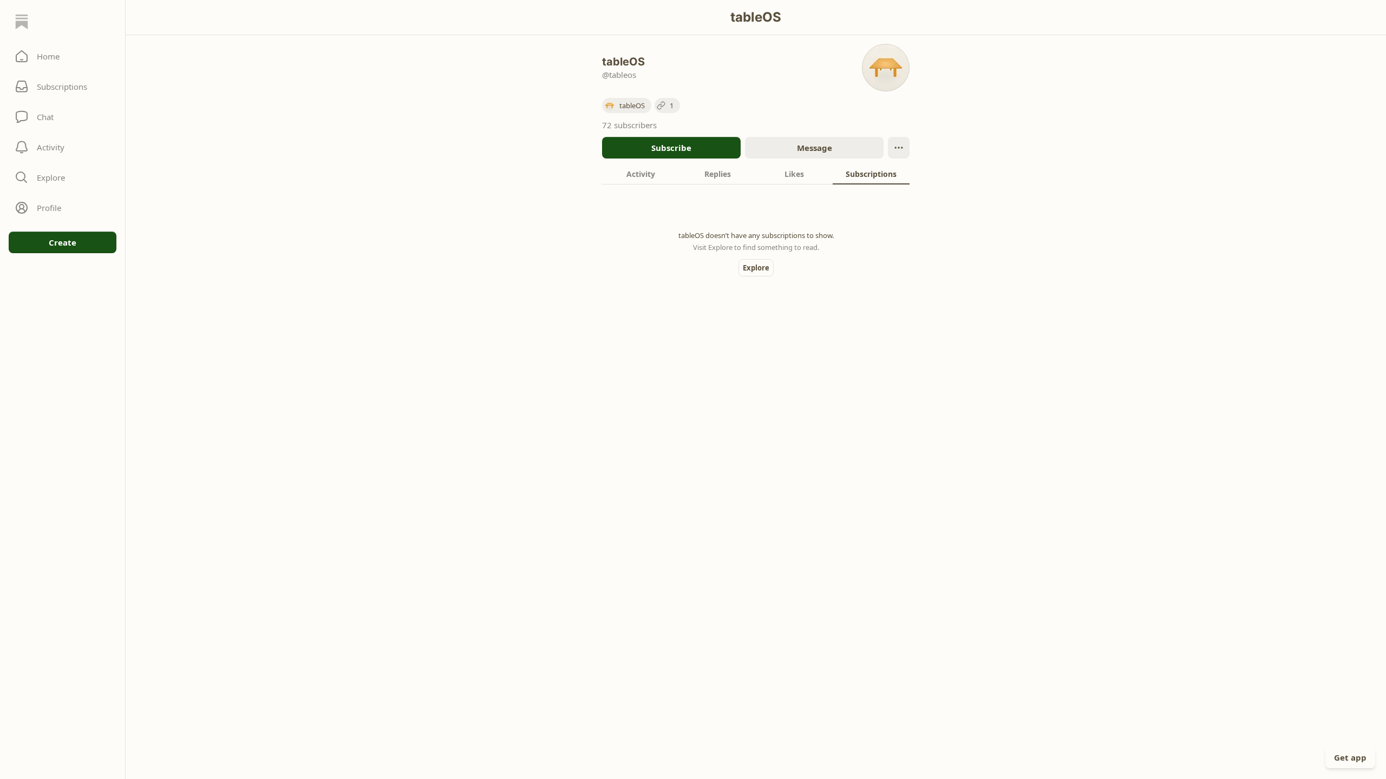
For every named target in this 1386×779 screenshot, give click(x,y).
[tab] (640, 173)
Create (62, 242)
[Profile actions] (899, 148)
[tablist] (756, 173)
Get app (1350, 757)
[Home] (22, 22)
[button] (62, 56)
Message (814, 147)
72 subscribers (629, 125)
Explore (756, 268)
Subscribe (671, 147)
